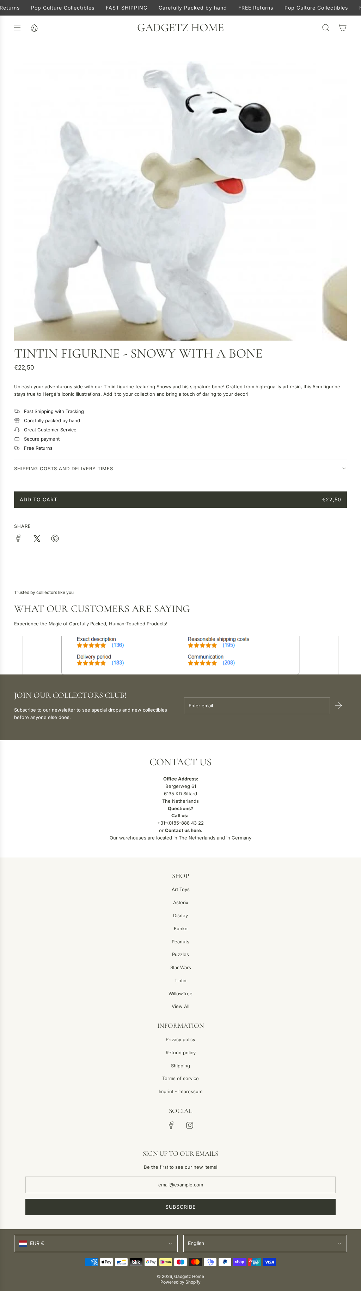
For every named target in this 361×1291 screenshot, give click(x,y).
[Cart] (342, 27)
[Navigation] (16, 27)
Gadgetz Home (180, 27)
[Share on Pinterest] (55, 539)
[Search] (325, 27)
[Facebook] (171, 1125)
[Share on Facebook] (18, 539)
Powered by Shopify (180, 1282)
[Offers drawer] (33, 27)
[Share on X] (36, 539)
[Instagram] (189, 1125)
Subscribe (180, 1207)
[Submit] (338, 705)
